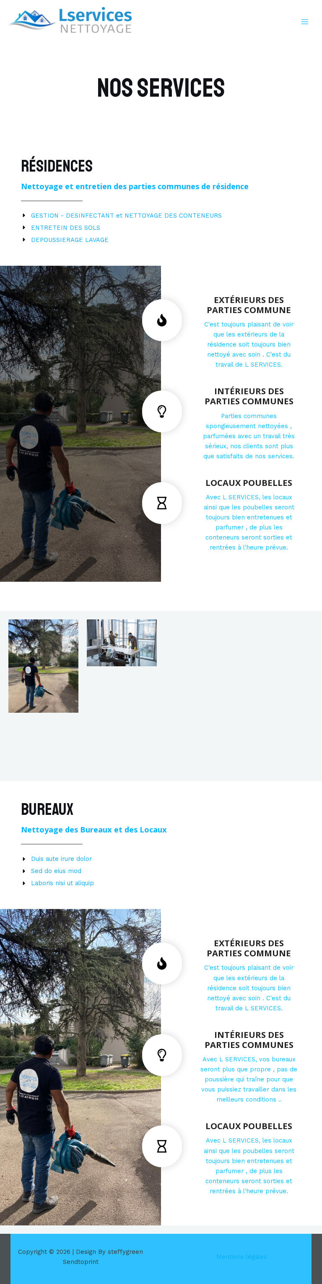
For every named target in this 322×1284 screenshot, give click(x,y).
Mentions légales (241, 1257)
